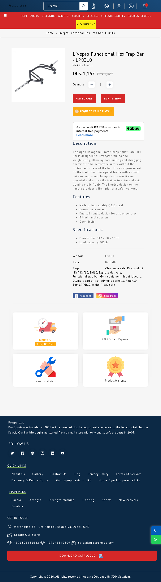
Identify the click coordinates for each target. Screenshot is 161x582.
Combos (17, 506)
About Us (18, 474)
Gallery (37, 474)
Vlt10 (87, 284)
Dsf (76, 272)
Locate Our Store (27, 535)
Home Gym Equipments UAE (119, 480)
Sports (107, 500)
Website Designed (94, 576)
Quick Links (16, 465)
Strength (35, 500)
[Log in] (131, 6)
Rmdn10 (131, 281)
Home (50, 33)
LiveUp (88, 65)
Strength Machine (62, 500)
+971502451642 (27, 543)
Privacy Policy (98, 474)
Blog (77, 474)
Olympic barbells (112, 281)
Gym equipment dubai (115, 276)
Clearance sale (115, 268)
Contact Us (58, 474)
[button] (145, 6)
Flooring (88, 500)
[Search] (83, 6)
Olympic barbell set (86, 281)
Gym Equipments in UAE (74, 480)
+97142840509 (59, 543)
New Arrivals (128, 500)
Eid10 (93, 272)
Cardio (16, 500)
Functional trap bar (86, 276)
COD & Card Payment (115, 339)
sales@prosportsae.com (96, 543)
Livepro (136, 276)
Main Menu (17, 492)
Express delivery (110, 272)
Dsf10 (84, 272)
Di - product (135, 268)
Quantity (78, 84)
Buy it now (113, 98)
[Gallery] (38, 75)
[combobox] (61, 6)
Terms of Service (129, 474)
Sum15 (77, 284)
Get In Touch (18, 518)
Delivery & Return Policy (30, 480)
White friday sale (103, 284)
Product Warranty (115, 380)
